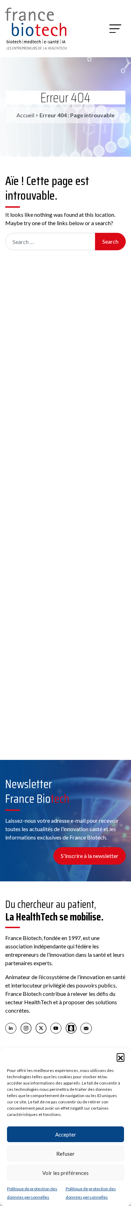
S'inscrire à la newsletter (89, 855)
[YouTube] (56, 1028)
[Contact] (86, 1028)
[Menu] (115, 29)
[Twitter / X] (41, 1028)
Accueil (25, 115)
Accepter (65, 1134)
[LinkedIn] (11, 1028)
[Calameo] (71, 1028)
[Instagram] (26, 1028)
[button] (120, 1056)
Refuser (65, 1153)
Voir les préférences (65, 1173)
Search (110, 241)
